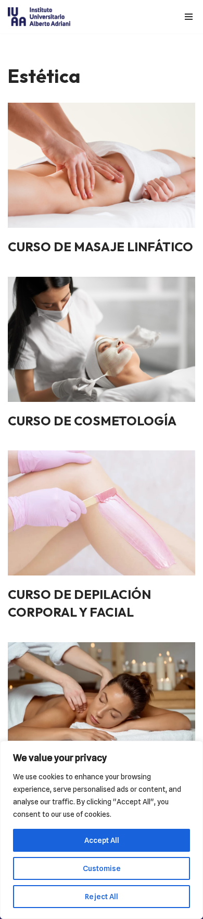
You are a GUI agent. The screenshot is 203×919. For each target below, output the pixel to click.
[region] (101, 830)
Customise (102, 868)
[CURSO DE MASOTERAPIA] (101, 704)
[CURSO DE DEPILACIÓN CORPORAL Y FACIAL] (101, 512)
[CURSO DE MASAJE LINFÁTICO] (101, 165)
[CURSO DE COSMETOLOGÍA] (101, 339)
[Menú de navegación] (186, 16)
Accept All (101, 840)
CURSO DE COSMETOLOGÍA (92, 420)
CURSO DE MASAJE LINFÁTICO (100, 246)
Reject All (101, 896)
